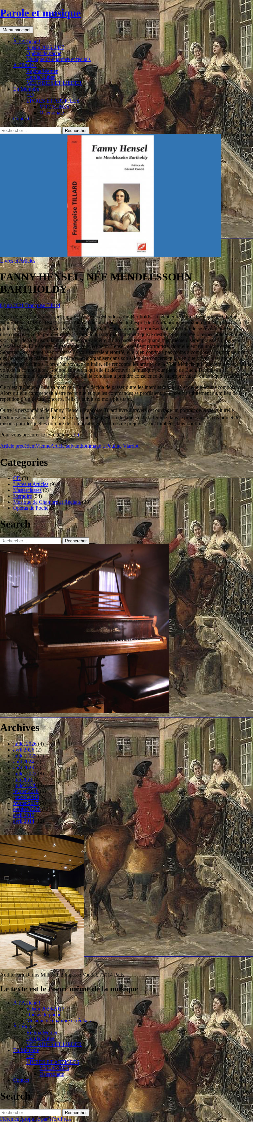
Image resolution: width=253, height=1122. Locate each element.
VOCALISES (54, 107)
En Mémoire (26, 89)
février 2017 (26, 803)
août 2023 (23, 767)
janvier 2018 (26, 797)
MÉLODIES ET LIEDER (54, 83)
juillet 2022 (25, 773)
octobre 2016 (27, 809)
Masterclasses (27, 490)
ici (76, 434)
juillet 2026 (25, 744)
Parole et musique (40, 13)
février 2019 (26, 791)
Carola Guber (40, 77)
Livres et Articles (17, 261)
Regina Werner (42, 71)
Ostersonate (52, 112)
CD (30, 95)
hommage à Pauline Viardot (94, 446)
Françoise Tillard (42, 305)
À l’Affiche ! (26, 41)
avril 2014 (23, 821)
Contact (21, 118)
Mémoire (22, 496)
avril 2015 (23, 815)
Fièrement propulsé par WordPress (35, 1119)
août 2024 (23, 761)
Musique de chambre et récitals (58, 59)
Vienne (25, 446)
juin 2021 (23, 779)
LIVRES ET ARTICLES (52, 101)
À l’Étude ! (25, 65)
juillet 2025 (25, 755)
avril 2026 (23, 750)
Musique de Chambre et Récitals (47, 502)
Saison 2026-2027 (45, 47)
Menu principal (16, 29)
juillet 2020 (25, 785)
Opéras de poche (43, 53)
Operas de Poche (30, 508)
